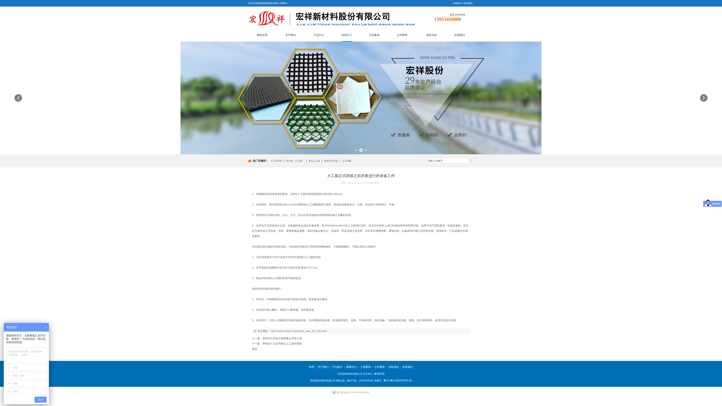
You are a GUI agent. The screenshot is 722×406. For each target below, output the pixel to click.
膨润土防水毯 (331, 161)
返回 (254, 348)
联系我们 (468, 3)
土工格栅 (346, 161)
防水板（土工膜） (295, 161)
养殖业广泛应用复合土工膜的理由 (282, 343)
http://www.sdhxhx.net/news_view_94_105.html (299, 331)
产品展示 (337, 366)
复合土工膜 (314, 161)
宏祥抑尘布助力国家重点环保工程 (282, 338)
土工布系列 (276, 161)
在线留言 (457, 3)
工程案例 (365, 366)
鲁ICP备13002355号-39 (398, 380)
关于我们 (323, 366)
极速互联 (379, 373)
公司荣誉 (379, 366)
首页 (311, 366)
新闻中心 (351, 366)
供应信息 (393, 366)
